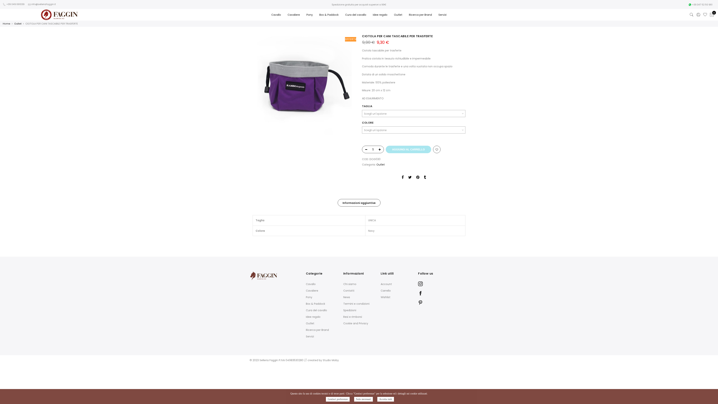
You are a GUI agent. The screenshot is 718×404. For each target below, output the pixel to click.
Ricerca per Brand (420, 15)
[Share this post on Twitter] (410, 177)
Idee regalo (380, 15)
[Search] (691, 15)
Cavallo (276, 15)
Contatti (348, 291)
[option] (304, 86)
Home (6, 23)
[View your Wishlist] (705, 15)
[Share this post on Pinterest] (417, 177)
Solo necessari (363, 399)
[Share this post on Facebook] (403, 177)
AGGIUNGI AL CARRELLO (408, 149)
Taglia (367, 106)
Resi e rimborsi (352, 317)
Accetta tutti (385, 399)
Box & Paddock (329, 15)
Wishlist (385, 297)
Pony (309, 15)
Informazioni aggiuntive (359, 203)
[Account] (698, 15)
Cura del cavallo (355, 15)
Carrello (386, 291)
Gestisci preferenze (338, 399)
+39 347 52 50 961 (702, 4)
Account (386, 284)
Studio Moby (331, 360)
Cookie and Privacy (355, 323)
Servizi (442, 15)
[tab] (359, 202)
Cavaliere (294, 15)
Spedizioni (349, 310)
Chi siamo (349, 284)
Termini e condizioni (356, 304)
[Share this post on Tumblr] (425, 177)
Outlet (398, 15)
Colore (367, 123)
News (346, 297)
